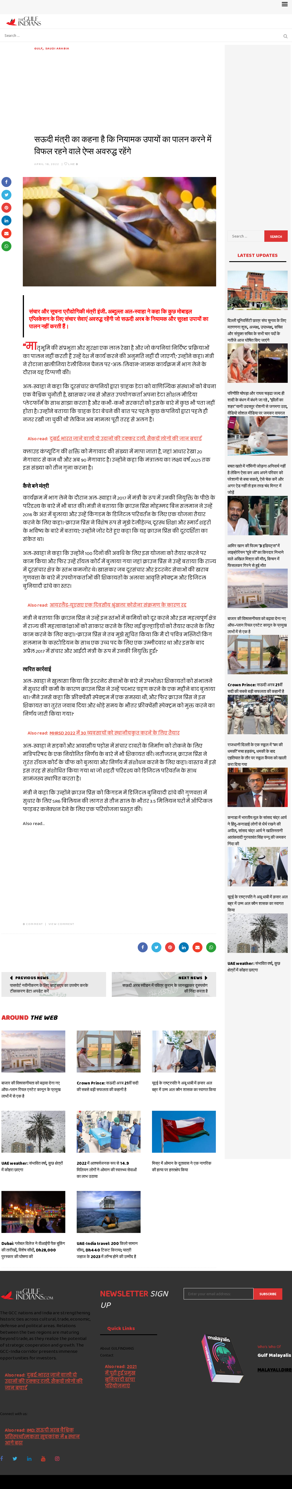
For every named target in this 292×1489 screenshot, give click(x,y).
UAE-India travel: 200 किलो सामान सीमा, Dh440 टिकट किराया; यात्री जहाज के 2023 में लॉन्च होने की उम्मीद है (107, 1250)
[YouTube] (43, 1458)
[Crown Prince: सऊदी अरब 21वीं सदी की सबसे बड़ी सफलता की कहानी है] (109, 1052)
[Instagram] (57, 1458)
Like (72, 164)
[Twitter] (15, 1458)
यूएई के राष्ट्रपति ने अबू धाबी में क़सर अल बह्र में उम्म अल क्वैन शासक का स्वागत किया (184, 1086)
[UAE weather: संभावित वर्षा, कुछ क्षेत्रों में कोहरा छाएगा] (33, 1132)
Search (276, 236)
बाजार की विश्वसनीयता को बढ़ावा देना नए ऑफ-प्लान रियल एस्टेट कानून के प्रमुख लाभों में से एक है (31, 1089)
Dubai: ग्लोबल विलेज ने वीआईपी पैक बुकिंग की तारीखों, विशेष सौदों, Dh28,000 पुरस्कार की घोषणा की (33, 1250)
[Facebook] (1, 1458)
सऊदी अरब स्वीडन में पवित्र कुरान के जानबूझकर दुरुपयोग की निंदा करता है (165, 988)
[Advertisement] (125, 91)
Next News (190, 978)
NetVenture (278, 1482)
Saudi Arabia (57, 48)
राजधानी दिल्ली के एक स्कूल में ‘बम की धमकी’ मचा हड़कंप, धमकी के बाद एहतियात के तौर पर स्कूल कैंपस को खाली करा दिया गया (257, 755)
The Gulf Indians (32, 1482)
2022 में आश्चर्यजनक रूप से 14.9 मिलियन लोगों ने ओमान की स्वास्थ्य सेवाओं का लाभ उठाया (107, 1170)
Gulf (38, 48)
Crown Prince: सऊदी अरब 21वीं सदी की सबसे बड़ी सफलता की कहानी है (107, 1086)
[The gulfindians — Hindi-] (24, 21)
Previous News (32, 978)
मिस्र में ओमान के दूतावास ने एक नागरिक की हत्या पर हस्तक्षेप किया (181, 1166)
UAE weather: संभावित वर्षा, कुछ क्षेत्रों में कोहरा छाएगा (254, 966)
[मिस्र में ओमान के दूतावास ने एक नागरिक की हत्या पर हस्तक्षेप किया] (184, 1132)
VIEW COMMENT (61, 923)
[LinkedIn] (29, 1458)
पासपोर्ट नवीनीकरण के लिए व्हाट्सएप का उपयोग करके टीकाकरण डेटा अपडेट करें (49, 988)
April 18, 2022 (46, 164)
